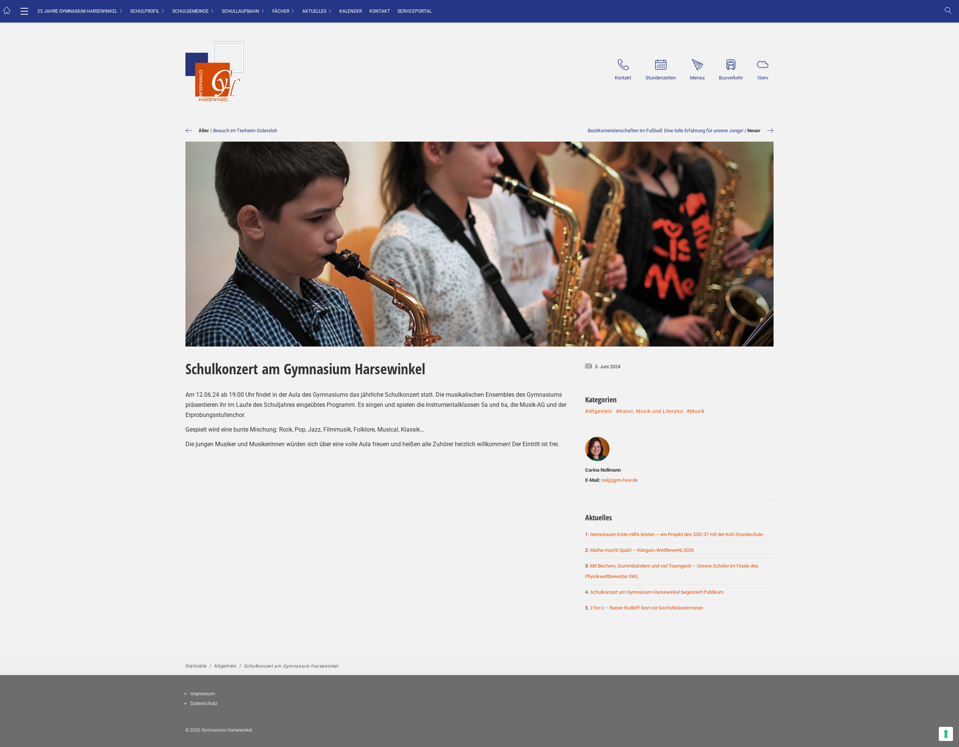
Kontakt (379, 11)
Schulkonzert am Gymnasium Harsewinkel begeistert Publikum (656, 592)
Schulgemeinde (190, 11)
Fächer (280, 11)
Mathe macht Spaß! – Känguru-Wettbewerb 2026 (642, 550)
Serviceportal (414, 11)
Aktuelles (314, 11)
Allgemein (225, 666)
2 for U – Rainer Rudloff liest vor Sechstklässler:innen (646, 608)
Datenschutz (203, 703)
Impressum (202, 693)
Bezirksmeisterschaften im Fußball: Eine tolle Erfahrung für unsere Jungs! (665, 130)
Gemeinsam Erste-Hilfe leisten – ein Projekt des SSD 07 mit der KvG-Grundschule (676, 534)
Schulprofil (144, 11)
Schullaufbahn (240, 11)
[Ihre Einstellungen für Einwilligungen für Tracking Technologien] (946, 734)
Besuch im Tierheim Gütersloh (245, 130)
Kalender (350, 11)
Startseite (196, 666)
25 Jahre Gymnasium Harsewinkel (77, 11)
